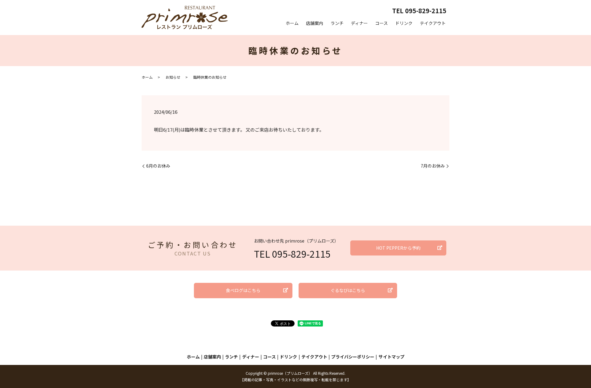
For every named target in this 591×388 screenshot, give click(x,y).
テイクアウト (433, 23)
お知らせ (173, 77)
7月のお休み (433, 166)
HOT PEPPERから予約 (398, 248)
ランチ (337, 23)
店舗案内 (314, 23)
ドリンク (403, 23)
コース (381, 23)
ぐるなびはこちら (348, 290)
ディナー (359, 23)
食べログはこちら (243, 290)
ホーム (292, 23)
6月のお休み (158, 166)
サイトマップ (391, 357)
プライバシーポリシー (352, 357)
